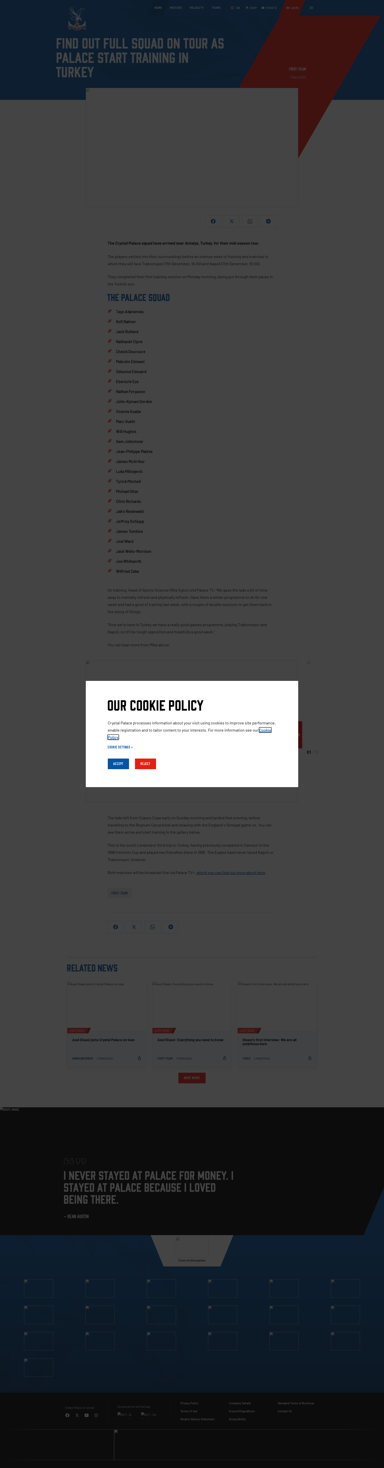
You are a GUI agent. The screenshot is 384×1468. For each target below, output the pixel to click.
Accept (118, 764)
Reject (145, 764)
